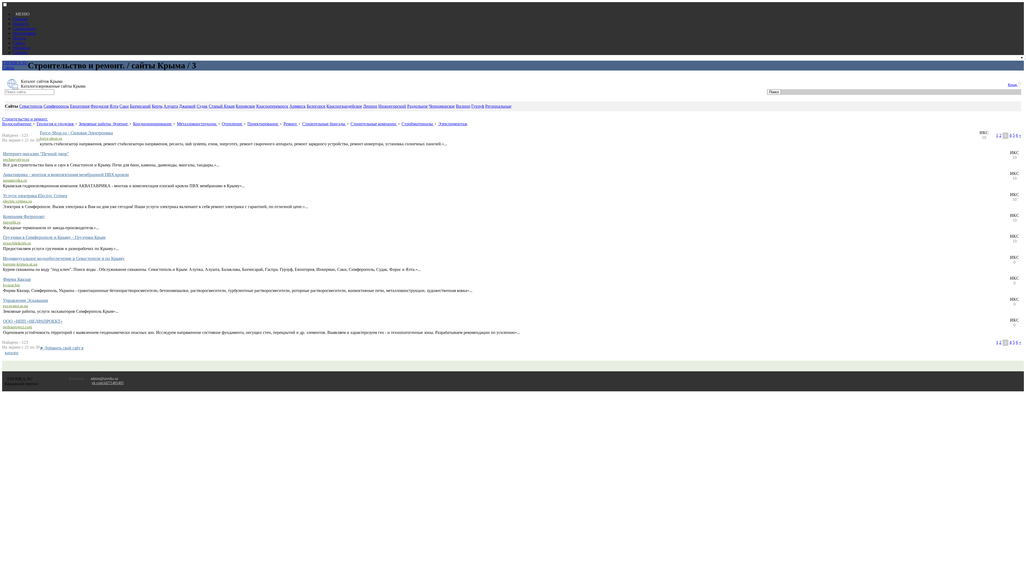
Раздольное (417, 106)
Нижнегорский (392, 106)
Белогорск (316, 106)
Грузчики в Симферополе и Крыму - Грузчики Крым (54, 237)
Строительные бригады (324, 124)
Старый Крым (222, 106)
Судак (202, 106)
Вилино (463, 106)
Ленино (370, 106)
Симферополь (56, 106)
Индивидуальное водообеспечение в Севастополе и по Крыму (64, 258)
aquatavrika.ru (15, 180)
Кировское (245, 106)
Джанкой (187, 106)
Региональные (498, 106)
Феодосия (99, 106)
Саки (124, 106)
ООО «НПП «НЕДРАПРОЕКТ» (33, 321)
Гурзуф (477, 106)
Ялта (114, 106)
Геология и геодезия (56, 124)
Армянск (297, 106)
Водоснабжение (17, 124)
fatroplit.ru (12, 222)
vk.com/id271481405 (108, 383)
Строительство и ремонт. (25, 119)
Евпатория (80, 106)
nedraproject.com (17, 327)
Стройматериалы (418, 124)
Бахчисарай (140, 106)
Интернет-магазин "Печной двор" (36, 153)
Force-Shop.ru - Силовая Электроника (76, 132)
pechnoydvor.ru (16, 159)
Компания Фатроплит (24, 216)
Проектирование (263, 124)
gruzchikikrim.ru (17, 243)
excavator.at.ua (15, 306)
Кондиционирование (153, 124)
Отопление (232, 124)
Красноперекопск (272, 106)
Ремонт (290, 124)
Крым (1013, 85)
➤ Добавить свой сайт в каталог (44, 350)
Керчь (157, 106)
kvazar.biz (11, 285)
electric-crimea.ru (17, 201)
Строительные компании (374, 124)
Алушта (171, 106)
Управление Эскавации (25, 300)
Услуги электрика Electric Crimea (35, 195)
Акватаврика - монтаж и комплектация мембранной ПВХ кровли (66, 174)
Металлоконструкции (197, 124)
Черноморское (442, 106)
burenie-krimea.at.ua (20, 264)
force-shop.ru (51, 138)
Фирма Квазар (17, 279)
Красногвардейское (344, 106)
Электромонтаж (452, 124)
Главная (20, 19)
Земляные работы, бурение (104, 124)
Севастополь (30, 106)
